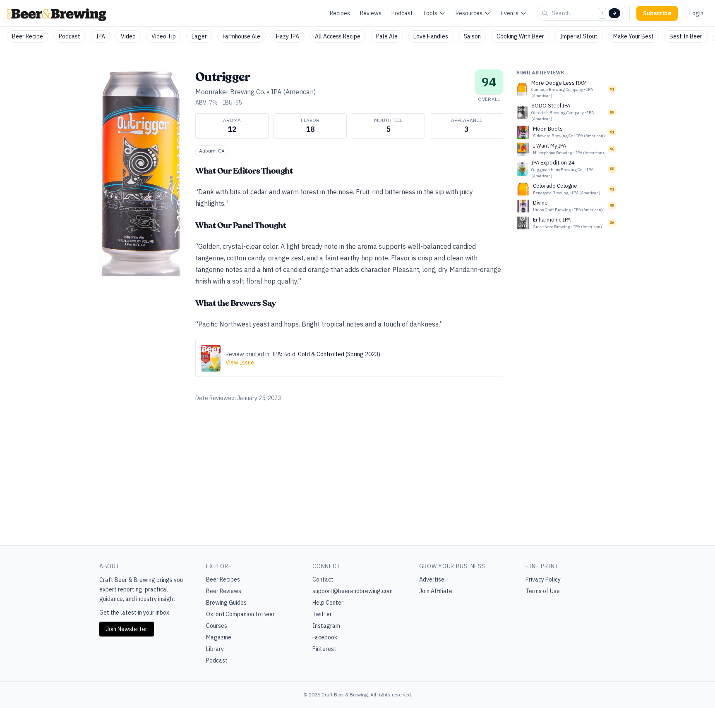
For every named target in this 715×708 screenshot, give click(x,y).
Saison (472, 36)
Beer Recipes (223, 579)
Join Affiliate (435, 591)
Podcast (402, 13)
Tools (430, 13)
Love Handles (430, 36)
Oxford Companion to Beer (240, 614)
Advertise (431, 579)
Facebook (324, 637)
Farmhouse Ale (241, 36)
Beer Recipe (27, 36)
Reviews (370, 13)
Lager (199, 36)
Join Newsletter (126, 629)
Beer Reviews (223, 591)
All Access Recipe (337, 36)
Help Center (327, 602)
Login (696, 13)
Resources (469, 13)
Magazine (218, 637)
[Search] (614, 13)
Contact (323, 579)
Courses (216, 625)
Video (128, 36)
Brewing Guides (226, 602)
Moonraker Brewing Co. (230, 92)
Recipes (340, 13)
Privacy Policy (543, 579)
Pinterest (324, 649)
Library (215, 649)
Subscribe (657, 13)
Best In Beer (685, 36)
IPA (100, 36)
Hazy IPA (287, 36)
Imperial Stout (578, 36)
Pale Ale (387, 36)
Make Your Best (633, 36)
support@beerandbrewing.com (352, 591)
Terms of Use (542, 591)
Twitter (322, 614)
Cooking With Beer (520, 36)
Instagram (326, 625)
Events (509, 13)
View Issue (240, 362)
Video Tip (163, 36)
